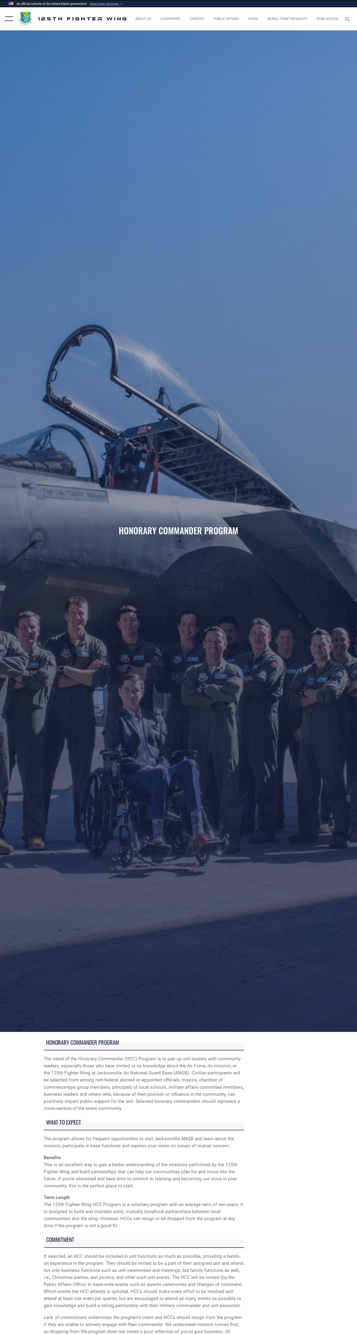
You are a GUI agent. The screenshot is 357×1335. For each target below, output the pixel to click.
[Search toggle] (348, 18)
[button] (107, 3)
